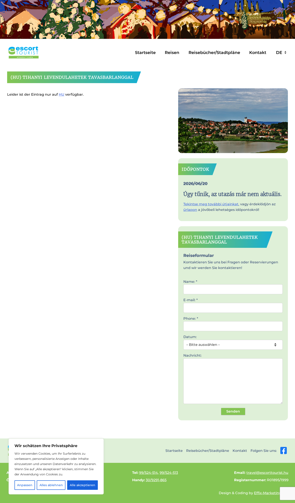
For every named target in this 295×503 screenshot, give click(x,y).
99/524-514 (148, 473)
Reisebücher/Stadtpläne (214, 52)
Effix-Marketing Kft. (271, 493)
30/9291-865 (156, 480)
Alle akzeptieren (82, 485)
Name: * (190, 282)
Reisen (172, 52)
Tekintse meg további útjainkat (210, 204)
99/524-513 (169, 473)
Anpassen (24, 485)
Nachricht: (192, 355)
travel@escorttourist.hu (267, 473)
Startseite (145, 52)
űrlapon (190, 210)
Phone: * (190, 318)
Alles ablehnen (51, 485)
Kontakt (257, 52)
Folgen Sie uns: (264, 451)
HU (61, 94)
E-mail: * (190, 300)
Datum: (190, 337)
